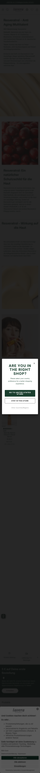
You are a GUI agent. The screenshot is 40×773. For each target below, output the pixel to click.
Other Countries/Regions (20, 408)
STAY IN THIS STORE (20, 401)
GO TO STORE (20, 393)
